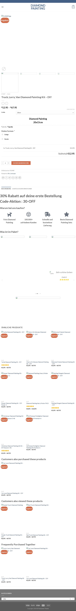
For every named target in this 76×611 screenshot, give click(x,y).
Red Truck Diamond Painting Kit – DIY (37, 535)
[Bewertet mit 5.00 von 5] (5, 364)
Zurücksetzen (71, 109)
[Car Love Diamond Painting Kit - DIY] (13, 476)
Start (3, 94)
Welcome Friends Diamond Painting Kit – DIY (63, 363)
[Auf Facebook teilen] (6, 177)
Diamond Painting (38, 7)
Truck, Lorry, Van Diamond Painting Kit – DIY (12, 579)
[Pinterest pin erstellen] (16, 177)
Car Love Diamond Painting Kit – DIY (12, 493)
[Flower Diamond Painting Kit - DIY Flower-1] (13, 386)
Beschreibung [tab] (6, 188)
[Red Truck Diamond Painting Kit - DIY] (38, 518)
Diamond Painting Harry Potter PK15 (37, 403)
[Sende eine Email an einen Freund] (13, 177)
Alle (8, 94)
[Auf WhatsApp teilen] (3, 177)
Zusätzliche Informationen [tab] (22, 188)
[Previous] (5, 43)
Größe (3, 112)
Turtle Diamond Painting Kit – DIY (11, 362)
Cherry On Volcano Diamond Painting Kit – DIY (37, 363)
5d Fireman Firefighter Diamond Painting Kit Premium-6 (35, 447)
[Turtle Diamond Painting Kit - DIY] (13, 345)
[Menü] (2, 7)
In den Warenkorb (21, 163)
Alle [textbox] (37, 599)
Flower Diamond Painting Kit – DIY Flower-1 (11, 404)
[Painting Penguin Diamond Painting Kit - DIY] (63, 386)
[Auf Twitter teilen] (9, 177)
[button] (2, 280)
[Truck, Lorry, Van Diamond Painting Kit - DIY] (13, 561)
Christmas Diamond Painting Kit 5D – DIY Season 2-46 (12, 447)
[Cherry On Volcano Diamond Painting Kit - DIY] (38, 345)
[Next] (70, 43)
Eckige (6, 134)
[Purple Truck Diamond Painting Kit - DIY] (13, 518)
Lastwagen (13, 173)
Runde (6, 139)
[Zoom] (4, 69)
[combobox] (38, 599)
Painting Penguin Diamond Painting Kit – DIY (62, 404)
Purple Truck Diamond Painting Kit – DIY (12, 536)
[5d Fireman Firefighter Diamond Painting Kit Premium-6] (38, 429)
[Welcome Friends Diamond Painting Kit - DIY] (63, 345)
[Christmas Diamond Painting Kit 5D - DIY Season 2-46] (13, 429)
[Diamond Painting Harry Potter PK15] (38, 386)
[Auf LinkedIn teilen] (19, 177)
